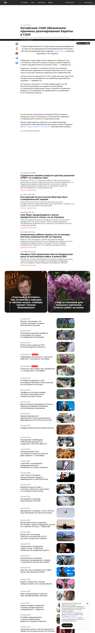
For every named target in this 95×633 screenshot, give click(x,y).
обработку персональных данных (69, 617)
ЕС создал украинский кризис (37, 127)
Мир (22, 39)
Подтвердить (67, 625)
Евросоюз (30, 39)
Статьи (33, 2)
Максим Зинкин (33, 131)
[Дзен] (83, 43)
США (25, 39)
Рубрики (50, 2)
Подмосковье (41, 2)
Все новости (24, 2)
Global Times (60, 51)
